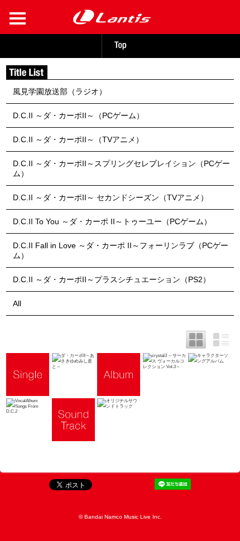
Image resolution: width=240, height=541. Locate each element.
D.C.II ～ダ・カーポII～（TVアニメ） (78, 139)
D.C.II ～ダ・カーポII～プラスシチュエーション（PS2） (111, 279)
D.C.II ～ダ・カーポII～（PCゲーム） (78, 115)
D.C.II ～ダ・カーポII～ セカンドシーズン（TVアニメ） (110, 197)
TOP (120, 45)
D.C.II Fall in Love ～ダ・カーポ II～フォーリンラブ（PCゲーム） (120, 250)
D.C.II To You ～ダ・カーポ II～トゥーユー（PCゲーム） (112, 221)
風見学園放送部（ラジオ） (60, 91)
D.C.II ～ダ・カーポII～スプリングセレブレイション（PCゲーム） (121, 168)
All (17, 303)
